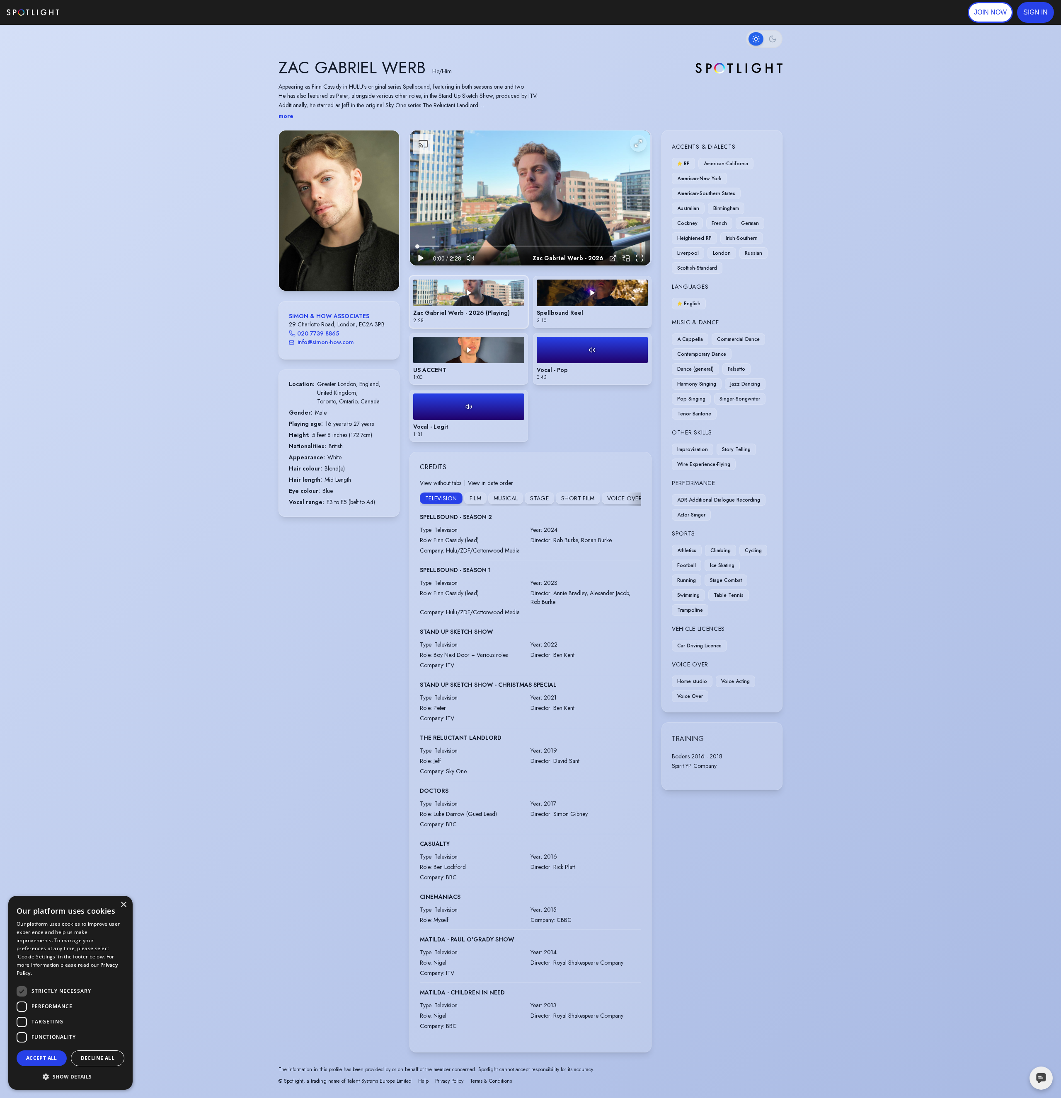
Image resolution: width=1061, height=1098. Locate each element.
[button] (1035, 12)
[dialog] (70, 993)
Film (475, 498)
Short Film (578, 498)
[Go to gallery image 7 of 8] (351, 269)
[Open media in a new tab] (612, 258)
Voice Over (624, 498)
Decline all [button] (97, 1058)
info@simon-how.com (326, 342)
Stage (539, 498)
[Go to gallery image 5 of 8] (343, 269)
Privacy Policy (449, 1081)
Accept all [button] (41, 1058)
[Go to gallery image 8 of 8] (355, 269)
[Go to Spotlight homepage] (33, 12)
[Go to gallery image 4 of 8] (339, 269)
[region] (530, 198)
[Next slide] (386, 218)
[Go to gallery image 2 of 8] (330, 269)
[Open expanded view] (386, 143)
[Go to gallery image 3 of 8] (335, 269)
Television (441, 498)
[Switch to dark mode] (764, 39)
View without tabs (440, 483)
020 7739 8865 (318, 333)
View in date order (490, 483)
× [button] (123, 905)
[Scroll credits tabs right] (634, 499)
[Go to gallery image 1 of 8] (324, 269)
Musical (506, 498)
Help (423, 1081)
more (286, 116)
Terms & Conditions (491, 1081)
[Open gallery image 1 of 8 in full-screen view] (339, 210)
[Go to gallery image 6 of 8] (347, 269)
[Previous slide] (292, 218)
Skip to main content (91, 12)
